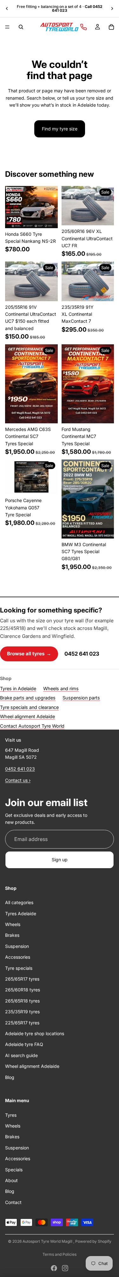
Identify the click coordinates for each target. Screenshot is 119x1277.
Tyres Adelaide (20, 913)
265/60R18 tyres (22, 989)
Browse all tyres (29, 654)
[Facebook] (54, 1268)
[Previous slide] (7, 9)
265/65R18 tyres (22, 1000)
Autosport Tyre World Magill (48, 1241)
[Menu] (7, 27)
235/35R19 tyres (22, 1011)
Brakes (12, 935)
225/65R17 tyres (22, 1022)
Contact (13, 1202)
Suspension (17, 946)
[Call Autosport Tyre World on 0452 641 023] (83, 27)
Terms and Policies (59, 1254)
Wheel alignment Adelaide (27, 716)
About (11, 1180)
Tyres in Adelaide (18, 688)
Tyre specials (18, 967)
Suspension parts (81, 697)
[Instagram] (65, 1268)
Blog (9, 1077)
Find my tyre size (59, 128)
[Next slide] (112, 9)
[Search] (21, 27)
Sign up (60, 859)
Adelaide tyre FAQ (24, 1044)
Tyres (11, 1114)
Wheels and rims (61, 688)
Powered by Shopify (93, 1241)
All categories (19, 902)
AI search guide (21, 1055)
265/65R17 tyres (22, 979)
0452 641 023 (81, 654)
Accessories (17, 957)
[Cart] (111, 27)
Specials (14, 1169)
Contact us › (17, 780)
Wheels (12, 924)
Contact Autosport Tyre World (32, 726)
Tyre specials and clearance (29, 707)
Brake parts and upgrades (28, 697)
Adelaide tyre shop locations (34, 1033)
